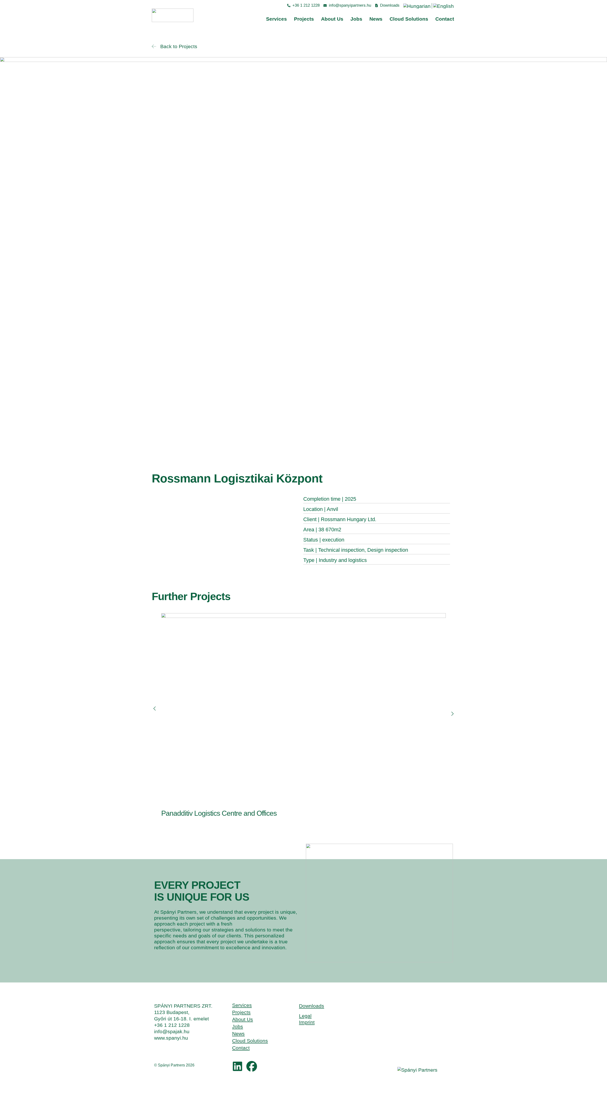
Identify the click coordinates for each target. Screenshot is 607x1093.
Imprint (307, 1022)
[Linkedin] (237, 1066)
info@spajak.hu (171, 1031)
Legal (305, 1016)
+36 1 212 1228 (172, 1025)
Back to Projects (176, 46)
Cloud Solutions (409, 19)
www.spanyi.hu (171, 1038)
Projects (304, 19)
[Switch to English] (443, 6)
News (375, 19)
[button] (155, 708)
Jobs (356, 19)
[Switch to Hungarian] (417, 6)
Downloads (311, 1006)
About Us (332, 19)
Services (276, 19)
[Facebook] (251, 1066)
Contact (444, 19)
